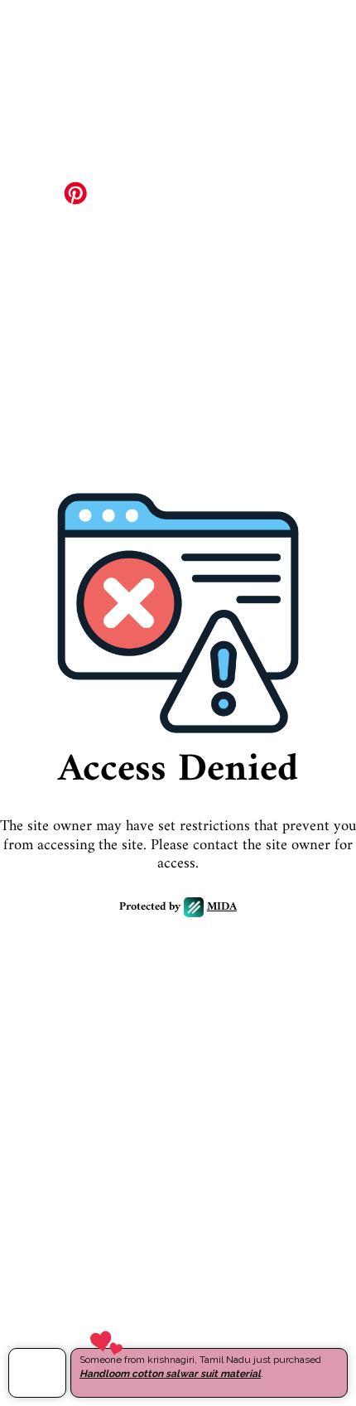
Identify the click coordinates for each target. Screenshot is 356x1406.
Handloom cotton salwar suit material (170, 1373)
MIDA (222, 908)
